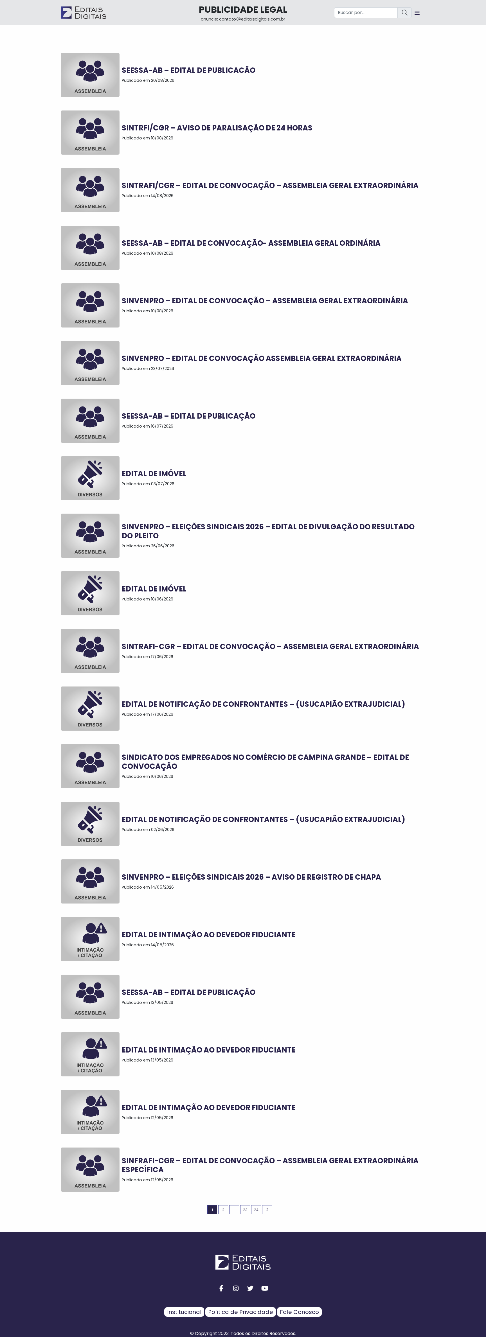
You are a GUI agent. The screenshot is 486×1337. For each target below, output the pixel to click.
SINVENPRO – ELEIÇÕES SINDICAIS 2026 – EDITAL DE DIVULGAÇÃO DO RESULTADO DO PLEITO (268, 531)
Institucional (184, 1312)
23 (245, 1209)
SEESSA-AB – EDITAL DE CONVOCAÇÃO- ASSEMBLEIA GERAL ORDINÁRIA (251, 243)
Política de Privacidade (240, 1312)
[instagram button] (236, 1288)
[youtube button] (265, 1288)
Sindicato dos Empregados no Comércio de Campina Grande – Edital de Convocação (265, 761)
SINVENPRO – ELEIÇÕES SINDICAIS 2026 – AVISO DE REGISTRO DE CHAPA (251, 877)
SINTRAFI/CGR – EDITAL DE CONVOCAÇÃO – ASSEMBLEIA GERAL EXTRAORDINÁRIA (270, 185)
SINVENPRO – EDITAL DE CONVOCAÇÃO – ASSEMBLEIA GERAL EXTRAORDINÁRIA (265, 301)
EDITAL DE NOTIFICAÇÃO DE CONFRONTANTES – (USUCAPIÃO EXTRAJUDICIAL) (263, 704)
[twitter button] (250, 1288)
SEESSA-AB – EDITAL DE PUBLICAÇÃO (188, 416)
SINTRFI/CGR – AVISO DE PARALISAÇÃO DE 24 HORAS (217, 128)
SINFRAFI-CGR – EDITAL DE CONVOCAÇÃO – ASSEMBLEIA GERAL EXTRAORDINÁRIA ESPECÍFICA (270, 1165)
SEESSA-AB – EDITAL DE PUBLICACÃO (188, 70)
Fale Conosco (299, 1312)
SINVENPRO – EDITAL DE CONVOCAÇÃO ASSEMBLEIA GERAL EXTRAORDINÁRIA (262, 358)
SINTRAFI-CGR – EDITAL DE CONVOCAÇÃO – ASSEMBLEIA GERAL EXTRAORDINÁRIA (270, 647)
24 (256, 1209)
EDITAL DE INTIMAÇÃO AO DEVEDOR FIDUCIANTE (209, 935)
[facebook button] (221, 1288)
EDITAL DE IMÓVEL (154, 474)
